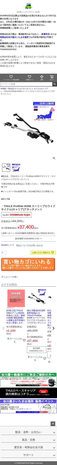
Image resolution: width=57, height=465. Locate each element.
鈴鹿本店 (46, 34)
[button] (3, 328)
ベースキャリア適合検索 (11, 79)
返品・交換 (28, 439)
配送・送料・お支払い (28, 432)
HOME (3, 89)
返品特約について (7, 245)
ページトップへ (53, 423)
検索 (54, 84)
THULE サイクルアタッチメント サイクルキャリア (28, 89)
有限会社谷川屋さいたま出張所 (14, 37)
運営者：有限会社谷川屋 (28, 447)
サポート (28, 454)
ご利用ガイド (29, 79)
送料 (41, 79)
